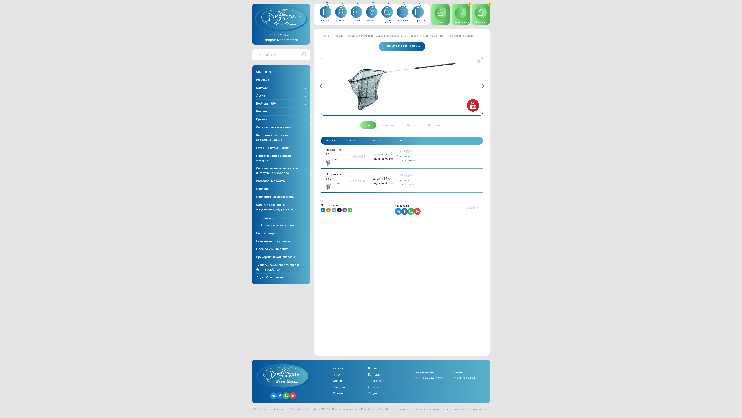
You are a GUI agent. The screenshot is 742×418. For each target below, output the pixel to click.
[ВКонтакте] (323, 210)
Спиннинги (264, 72)
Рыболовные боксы (270, 181)
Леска (260, 96)
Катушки (262, 88)
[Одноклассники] (328, 210)
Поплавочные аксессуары (275, 197)
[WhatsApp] (350, 210)
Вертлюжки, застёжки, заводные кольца (272, 137)
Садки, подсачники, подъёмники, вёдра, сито (274, 207)
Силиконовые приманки (273, 127)
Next (483, 86)
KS (388, 409)
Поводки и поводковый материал (273, 158)
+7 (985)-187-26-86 (463, 377)
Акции (372, 393)
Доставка (375, 381)
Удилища (262, 80)
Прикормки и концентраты (275, 257)
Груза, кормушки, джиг (272, 148)
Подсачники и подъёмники (277, 225)
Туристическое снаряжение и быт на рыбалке (277, 267)
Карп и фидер (266, 233)
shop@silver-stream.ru (281, 40)
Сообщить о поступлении (406, 158)
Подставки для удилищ (273, 241)
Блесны (261, 111)
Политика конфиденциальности (418, 409)
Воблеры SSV (266, 103)
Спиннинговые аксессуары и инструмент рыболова (277, 170)
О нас (337, 375)
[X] (339, 210)
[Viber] (344, 210)
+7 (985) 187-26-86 (281, 35)
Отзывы (338, 393)
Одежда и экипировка (272, 249)
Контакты (374, 375)
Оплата (373, 387)
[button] (478, 61)
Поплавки (263, 189)
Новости (339, 387)
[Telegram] (334, 210)
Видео (372, 368)
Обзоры (338, 381)
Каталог (340, 35)
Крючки (261, 119)
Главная (326, 35)
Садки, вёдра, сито (272, 218)
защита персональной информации (465, 409)
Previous (321, 86)
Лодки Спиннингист (270, 277)
